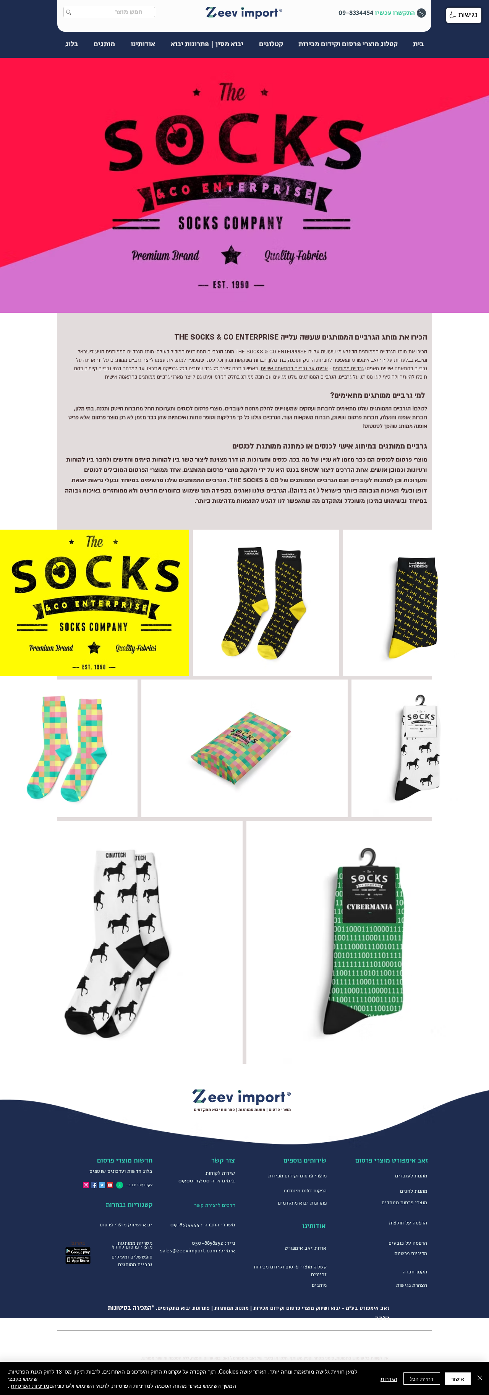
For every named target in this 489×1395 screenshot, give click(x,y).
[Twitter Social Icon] (102, 1185)
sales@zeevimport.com (188, 1250)
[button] (463, 15)
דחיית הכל (422, 1378)
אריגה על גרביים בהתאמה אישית (294, 368)
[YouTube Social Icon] (110, 1185)
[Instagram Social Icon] (86, 1185)
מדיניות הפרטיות (30, 1385)
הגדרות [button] (389, 1378)
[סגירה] (479, 1378)
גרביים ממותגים (348, 368)
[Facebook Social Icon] (94, 1185)
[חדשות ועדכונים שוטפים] (119, 1184)
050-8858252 (207, 1243)
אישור (457, 1378)
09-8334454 (184, 1224)
